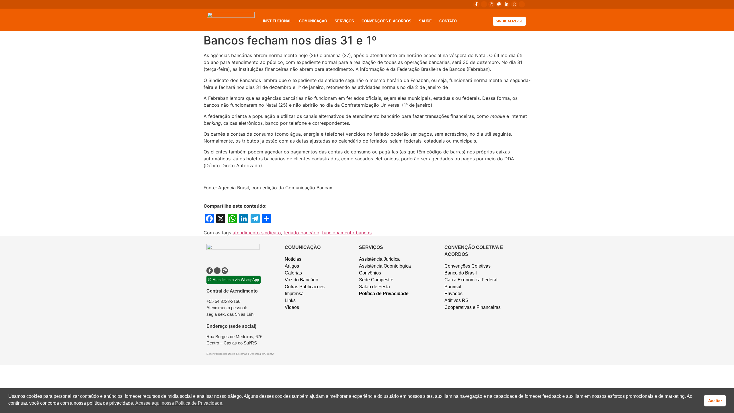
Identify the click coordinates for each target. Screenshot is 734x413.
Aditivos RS (456, 300)
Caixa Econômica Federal (470, 279)
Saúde (425, 21)
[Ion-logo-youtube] (522, 4)
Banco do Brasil (460, 272)
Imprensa (294, 293)
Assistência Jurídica (379, 259)
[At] (499, 4)
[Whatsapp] (514, 4)
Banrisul (452, 286)
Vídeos (292, 307)
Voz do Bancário (301, 279)
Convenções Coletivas (467, 266)
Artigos (292, 266)
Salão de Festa (374, 286)
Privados (453, 293)
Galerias (293, 272)
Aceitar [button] (715, 400)
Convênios (370, 272)
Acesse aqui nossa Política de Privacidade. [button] (179, 403)
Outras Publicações (305, 286)
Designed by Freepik (262, 353)
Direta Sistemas (238, 353)
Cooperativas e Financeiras (472, 307)
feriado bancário (301, 232)
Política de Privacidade (384, 293)
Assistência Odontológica (385, 266)
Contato (448, 21)
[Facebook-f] (476, 4)
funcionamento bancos (347, 232)
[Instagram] (491, 4)
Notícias (293, 259)
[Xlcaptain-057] (484, 4)
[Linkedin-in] (506, 4)
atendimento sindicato (257, 232)
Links (290, 300)
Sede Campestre (376, 279)
